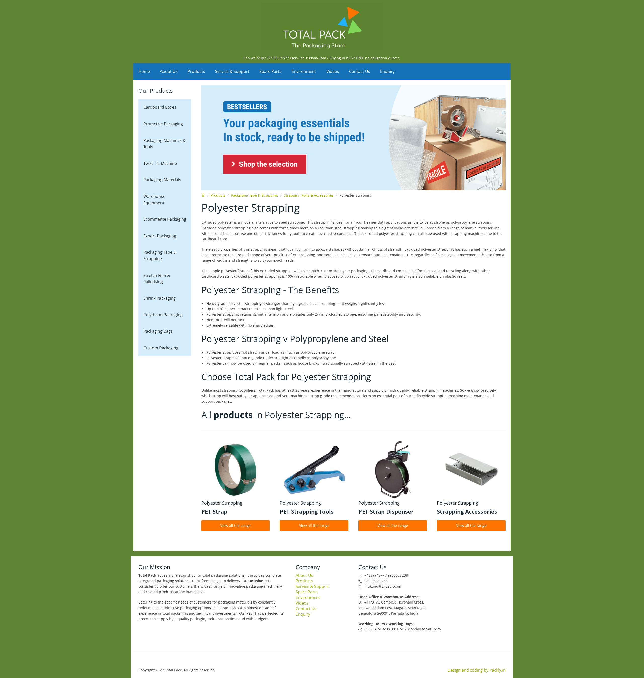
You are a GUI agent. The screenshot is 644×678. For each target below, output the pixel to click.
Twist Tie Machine (160, 163)
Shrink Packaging (159, 298)
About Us (169, 71)
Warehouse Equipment (154, 200)
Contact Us (359, 71)
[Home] (322, 26)
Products (196, 71)
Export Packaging (159, 236)
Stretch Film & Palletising (156, 279)
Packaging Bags (158, 331)
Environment (304, 71)
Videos (332, 71)
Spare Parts (270, 71)
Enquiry (387, 71)
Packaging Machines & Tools (164, 144)
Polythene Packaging (163, 314)
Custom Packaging (160, 348)
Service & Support (232, 71)
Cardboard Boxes (159, 107)
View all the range (235, 525)
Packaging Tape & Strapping (159, 255)
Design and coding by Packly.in (477, 670)
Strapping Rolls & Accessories (309, 195)
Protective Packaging (163, 124)
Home (144, 71)
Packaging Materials (162, 179)
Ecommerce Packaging (164, 219)
